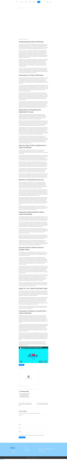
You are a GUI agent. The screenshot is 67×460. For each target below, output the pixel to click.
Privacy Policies (26, 448)
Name (20, 424)
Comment (20, 415)
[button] (2, 459)
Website (20, 431)
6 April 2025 (21, 39)
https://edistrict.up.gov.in (25, 394)
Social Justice (25, 39)
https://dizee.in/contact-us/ (25, 397)
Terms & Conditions (27, 449)
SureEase (39, 457)
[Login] (47, 2)
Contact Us (21, 364)
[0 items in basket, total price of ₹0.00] (50, 2)
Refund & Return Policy (27, 450)
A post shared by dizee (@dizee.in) (28, 388)
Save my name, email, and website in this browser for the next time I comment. (32, 435)
